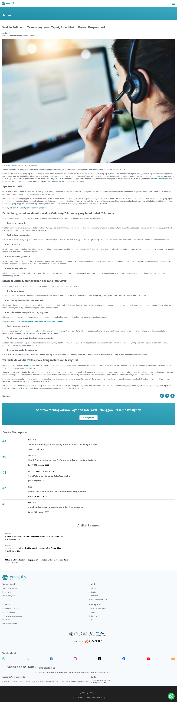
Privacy (80, 698)
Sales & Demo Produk (97, 608)
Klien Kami (6, 592)
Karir (90, 620)
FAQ (73, 698)
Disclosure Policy (98, 698)
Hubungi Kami (88, 418)
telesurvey (159, 179)
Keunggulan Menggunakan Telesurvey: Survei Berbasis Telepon (37, 321)
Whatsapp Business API (97, 599)
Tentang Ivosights (9, 588)
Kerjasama (92, 616)
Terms (87, 698)
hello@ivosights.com (101, 680)
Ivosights (53, 179)
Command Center (9, 612)
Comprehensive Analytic (12, 616)
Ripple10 (92, 588)
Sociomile (27, 365)
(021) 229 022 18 (99, 683)
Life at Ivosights (8, 596)
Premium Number (9, 623)
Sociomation (93, 596)
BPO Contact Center (10, 608)
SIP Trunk (6, 620)
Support (91, 612)
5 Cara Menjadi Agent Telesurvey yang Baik (29, 208)
